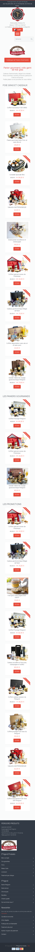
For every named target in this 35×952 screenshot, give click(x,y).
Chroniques (4, 891)
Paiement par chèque (7, 875)
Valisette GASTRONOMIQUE (17, 207)
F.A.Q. (3, 865)
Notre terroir (5, 888)
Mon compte (5, 858)
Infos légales (5, 920)
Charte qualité (5, 898)
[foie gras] (17, 46)
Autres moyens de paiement (9, 930)
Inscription (4, 913)
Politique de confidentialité (9, 923)
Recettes (4, 895)
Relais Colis (4, 868)
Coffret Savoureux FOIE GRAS (17, 108)
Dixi (29, 946)
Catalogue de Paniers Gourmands (17, 60)
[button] (17, 30)
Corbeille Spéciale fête (17, 175)
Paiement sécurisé (6, 927)
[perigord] (18, 14)
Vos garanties (5, 861)
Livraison (4, 872)
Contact (3, 934)
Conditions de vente (7, 916)
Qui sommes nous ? (7, 902)
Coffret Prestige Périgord (17, 419)
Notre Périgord (5, 884)
